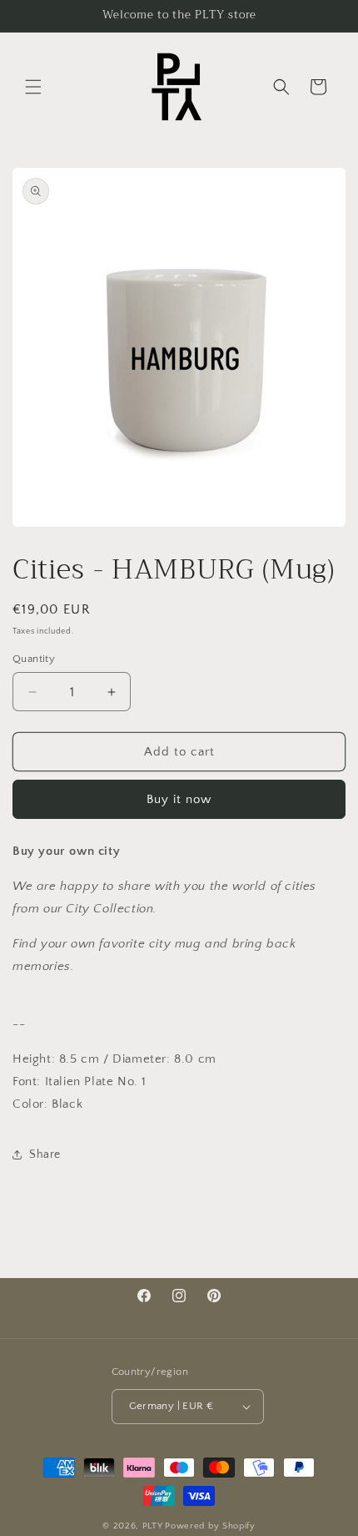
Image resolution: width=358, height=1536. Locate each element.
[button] (33, 86)
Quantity (33, 658)
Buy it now (179, 799)
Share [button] (45, 1154)
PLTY (152, 1526)
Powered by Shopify (210, 1526)
